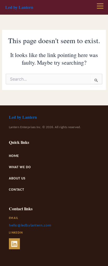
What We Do (20, 167)
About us (17, 178)
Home (14, 156)
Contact (16, 189)
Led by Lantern (19, 7)
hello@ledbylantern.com (30, 226)
